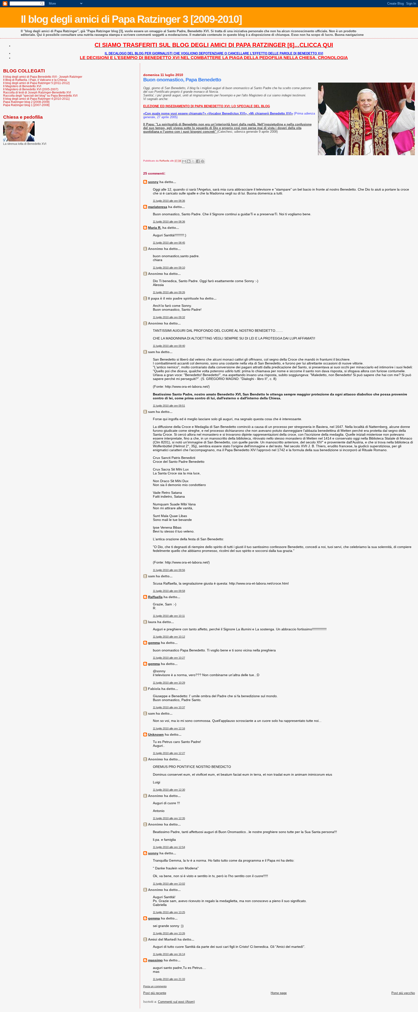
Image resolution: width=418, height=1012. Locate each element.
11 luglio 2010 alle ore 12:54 (169, 847)
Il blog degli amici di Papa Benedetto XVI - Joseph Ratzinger (42, 76)
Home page (279, 993)
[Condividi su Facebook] (197, 161)
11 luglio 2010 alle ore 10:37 (169, 707)
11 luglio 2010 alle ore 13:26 (169, 933)
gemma (154, 643)
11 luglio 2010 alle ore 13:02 (169, 883)
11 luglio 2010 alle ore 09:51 (169, 405)
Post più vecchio (403, 993)
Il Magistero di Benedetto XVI (22, 86)
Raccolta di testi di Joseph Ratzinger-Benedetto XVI (37, 92)
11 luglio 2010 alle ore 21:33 (169, 979)
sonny (153, 182)
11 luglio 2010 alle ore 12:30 (169, 789)
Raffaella (155, 597)
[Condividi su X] (193, 161)
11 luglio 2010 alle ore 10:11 (169, 615)
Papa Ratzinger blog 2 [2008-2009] (26, 101)
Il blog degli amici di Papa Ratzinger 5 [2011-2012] (36, 83)
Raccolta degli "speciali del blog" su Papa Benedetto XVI (40, 95)
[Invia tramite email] (184, 161)
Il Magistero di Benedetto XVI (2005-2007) (30, 89)
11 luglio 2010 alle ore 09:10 (169, 267)
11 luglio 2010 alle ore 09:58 (169, 590)
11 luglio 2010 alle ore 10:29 (169, 682)
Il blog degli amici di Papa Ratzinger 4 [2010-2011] (36, 98)
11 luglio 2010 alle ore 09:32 (169, 317)
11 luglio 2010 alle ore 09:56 (169, 570)
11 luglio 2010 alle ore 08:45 (169, 242)
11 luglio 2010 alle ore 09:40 (169, 345)
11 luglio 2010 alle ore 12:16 (169, 728)
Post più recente (154, 993)
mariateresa (157, 207)
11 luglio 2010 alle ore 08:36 (169, 200)
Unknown (156, 734)
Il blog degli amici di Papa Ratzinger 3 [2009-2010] (131, 19)
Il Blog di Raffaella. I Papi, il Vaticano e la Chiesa (35, 79)
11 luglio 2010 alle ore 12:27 (169, 753)
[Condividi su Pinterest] (202, 161)
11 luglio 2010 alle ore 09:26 (169, 292)
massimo (155, 960)
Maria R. (154, 228)
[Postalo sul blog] (188, 161)
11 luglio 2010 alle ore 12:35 (169, 818)
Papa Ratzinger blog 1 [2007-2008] (26, 105)
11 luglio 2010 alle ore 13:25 (169, 912)
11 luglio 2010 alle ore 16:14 (169, 954)
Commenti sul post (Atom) (176, 1002)
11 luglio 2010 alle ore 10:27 (169, 657)
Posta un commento (155, 986)
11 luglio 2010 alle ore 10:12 (169, 636)
